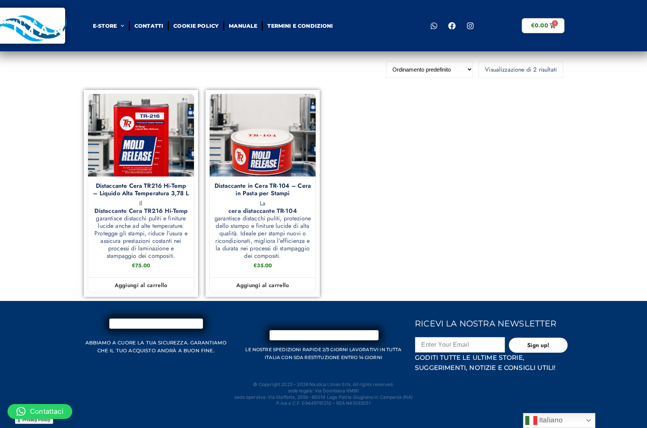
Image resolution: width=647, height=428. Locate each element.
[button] (39, 411)
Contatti (148, 25)
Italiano (550, 420)
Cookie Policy (196, 25)
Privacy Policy (36, 419)
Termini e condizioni (300, 25)
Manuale (243, 25)
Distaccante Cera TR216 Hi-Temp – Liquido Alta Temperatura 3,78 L (141, 189)
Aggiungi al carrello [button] (141, 285)
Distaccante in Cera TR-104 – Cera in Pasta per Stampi (263, 189)
